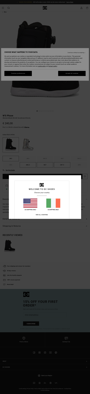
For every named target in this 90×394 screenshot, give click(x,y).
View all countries (42, 214)
